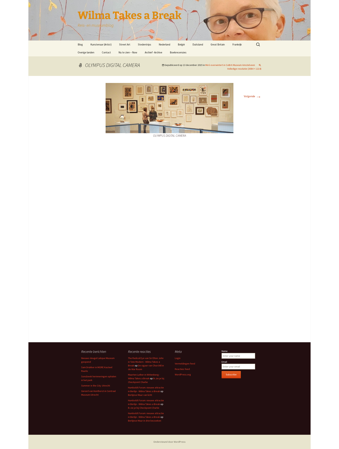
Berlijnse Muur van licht (140, 395)
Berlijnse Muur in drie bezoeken (144, 420)
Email (224, 361)
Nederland (164, 44)
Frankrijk (237, 44)
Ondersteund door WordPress (169, 441)
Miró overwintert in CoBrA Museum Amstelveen (230, 65)
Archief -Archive (153, 52)
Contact (106, 52)
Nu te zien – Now (127, 52)
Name (225, 351)
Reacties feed (182, 369)
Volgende (252, 96)
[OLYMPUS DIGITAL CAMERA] (169, 107)
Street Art (124, 44)
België (181, 44)
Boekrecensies (178, 52)
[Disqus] (169, 197)
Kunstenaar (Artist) (101, 44)
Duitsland (197, 44)
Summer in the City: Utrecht (95, 385)
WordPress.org (183, 374)
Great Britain (218, 44)
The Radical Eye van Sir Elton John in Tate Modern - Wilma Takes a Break (145, 362)
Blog (80, 44)
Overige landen (86, 52)
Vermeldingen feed (185, 363)
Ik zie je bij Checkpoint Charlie (143, 407)
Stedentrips (144, 44)
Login (177, 358)
